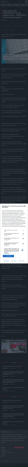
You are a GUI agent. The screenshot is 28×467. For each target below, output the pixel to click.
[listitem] (14, 231)
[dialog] (14, 233)
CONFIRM (8, 256)
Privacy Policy (22, 260)
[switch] (23, 233)
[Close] (25, 206)
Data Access (14, 260)
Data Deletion (6, 260)
